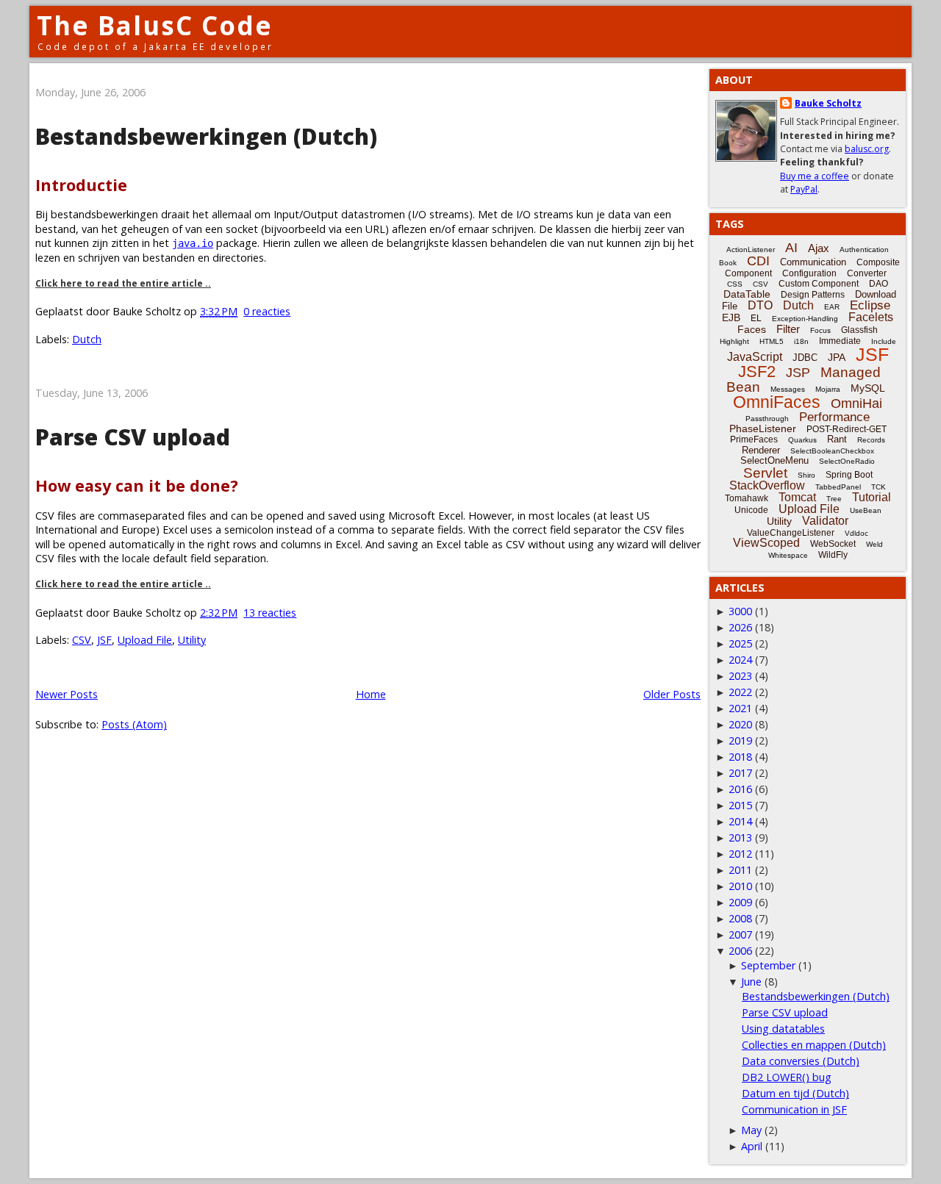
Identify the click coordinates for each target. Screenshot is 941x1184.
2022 (740, 692)
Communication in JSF (794, 1109)
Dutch (86, 339)
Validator (825, 520)
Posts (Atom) (134, 724)
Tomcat (797, 497)
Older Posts (672, 694)
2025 (740, 643)
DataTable (746, 294)
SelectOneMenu (774, 460)
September (768, 965)
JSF (104, 640)
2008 (740, 918)
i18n (801, 341)
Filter (788, 329)
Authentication (864, 249)
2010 (740, 886)
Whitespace (788, 555)
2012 (740, 854)
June (751, 982)
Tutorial (871, 497)
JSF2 (757, 371)
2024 (740, 660)
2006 (740, 951)
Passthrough (767, 419)
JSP (798, 372)
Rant (837, 439)
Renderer (761, 450)
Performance (834, 417)
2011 (740, 870)
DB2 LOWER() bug (786, 1077)
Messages (787, 389)
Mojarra (827, 389)
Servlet (765, 473)
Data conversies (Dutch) (800, 1061)
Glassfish (859, 330)
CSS (735, 284)
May (751, 1130)
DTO (760, 305)
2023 (740, 676)
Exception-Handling (805, 319)
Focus (820, 330)
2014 (740, 821)
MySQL (868, 388)
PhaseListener (762, 428)
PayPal (803, 189)
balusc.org (867, 149)
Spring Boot (849, 475)
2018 (740, 757)
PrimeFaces (754, 439)
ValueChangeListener (790, 533)
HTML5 (771, 341)
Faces (751, 329)
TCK (878, 487)
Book (728, 263)
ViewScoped (766, 543)
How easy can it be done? (136, 485)
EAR (832, 307)
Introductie (81, 184)
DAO (878, 284)
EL (756, 318)
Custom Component (819, 284)
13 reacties (269, 613)
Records (871, 440)
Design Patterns (813, 295)
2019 (740, 740)
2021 (740, 708)
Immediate (840, 341)
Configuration (809, 273)
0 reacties (266, 311)
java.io (192, 243)
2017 (740, 773)
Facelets (870, 317)
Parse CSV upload (132, 437)
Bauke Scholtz (828, 103)
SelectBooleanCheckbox (832, 451)
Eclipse (870, 305)
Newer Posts (66, 694)
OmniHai (856, 403)
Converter (867, 273)
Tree (834, 499)
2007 (740, 934)
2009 (740, 902)
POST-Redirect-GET (846, 429)
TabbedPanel (838, 487)
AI (791, 247)
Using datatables (783, 1029)
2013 (740, 837)
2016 (740, 789)
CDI (758, 261)
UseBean (865, 510)
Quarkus (802, 440)
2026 (740, 627)
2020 (740, 724)
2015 (740, 805)
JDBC (804, 357)
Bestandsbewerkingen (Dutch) (206, 136)
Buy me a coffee (814, 176)
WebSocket (833, 544)
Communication (813, 262)
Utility (192, 640)
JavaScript (754, 357)
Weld (874, 544)
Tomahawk (746, 498)
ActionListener (750, 249)
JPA (836, 357)
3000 (740, 611)
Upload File (145, 640)
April (751, 1146)
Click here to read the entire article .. (123, 283)
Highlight (734, 341)
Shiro (806, 475)
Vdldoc (856, 533)
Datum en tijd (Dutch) (795, 1093)
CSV (81, 640)
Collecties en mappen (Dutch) (814, 1045)
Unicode (751, 510)
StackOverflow (767, 485)
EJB (731, 317)
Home (371, 694)
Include (883, 341)
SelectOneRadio (847, 461)
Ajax (818, 248)
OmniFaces (776, 402)
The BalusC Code (155, 25)
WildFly (833, 555)
